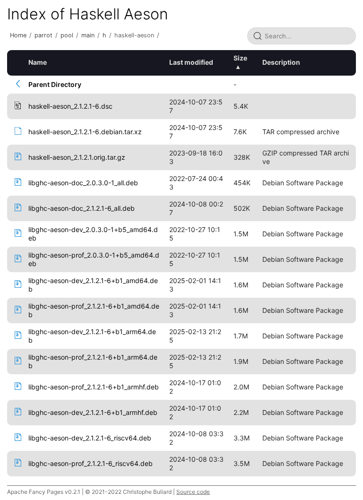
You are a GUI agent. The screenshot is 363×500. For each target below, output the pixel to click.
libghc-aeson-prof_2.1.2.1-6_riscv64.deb (90, 463)
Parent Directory (54, 84)
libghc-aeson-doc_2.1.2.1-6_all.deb (81, 208)
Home (18, 35)
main (88, 35)
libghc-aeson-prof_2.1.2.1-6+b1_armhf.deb (93, 387)
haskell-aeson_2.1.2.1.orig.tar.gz (76, 157)
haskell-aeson (134, 35)
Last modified (191, 62)
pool (66, 35)
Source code (193, 491)
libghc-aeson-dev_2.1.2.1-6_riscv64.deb (89, 438)
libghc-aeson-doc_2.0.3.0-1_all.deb (83, 183)
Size (240, 58)
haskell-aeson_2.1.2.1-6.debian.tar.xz (85, 132)
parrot (43, 35)
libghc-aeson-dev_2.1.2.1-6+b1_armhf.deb (92, 412)
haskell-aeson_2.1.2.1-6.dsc (70, 106)
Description (281, 62)
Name (37, 62)
